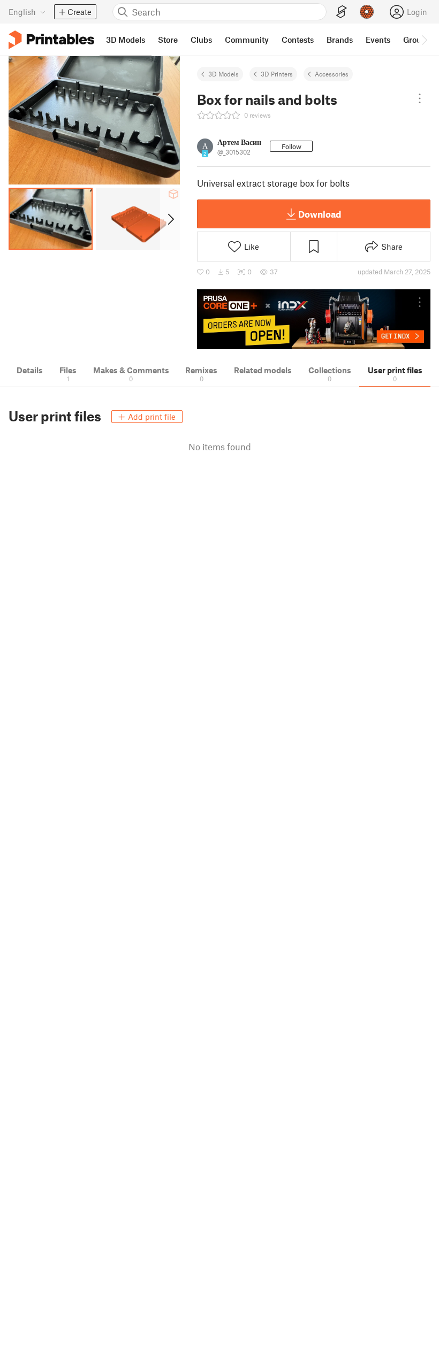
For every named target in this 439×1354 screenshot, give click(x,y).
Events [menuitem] (378, 39)
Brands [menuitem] (340, 39)
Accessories (332, 74)
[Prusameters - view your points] (367, 12)
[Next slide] (170, 219)
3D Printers (277, 74)
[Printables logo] (51, 39)
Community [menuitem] (247, 39)
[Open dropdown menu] (419, 98)
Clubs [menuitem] (201, 39)
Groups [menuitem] (416, 39)
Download (319, 214)
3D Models (223, 74)
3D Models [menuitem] (125, 39)
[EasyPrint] (342, 12)
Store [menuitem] (168, 39)
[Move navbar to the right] (424, 40)
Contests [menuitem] (298, 39)
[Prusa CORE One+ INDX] (313, 319)
